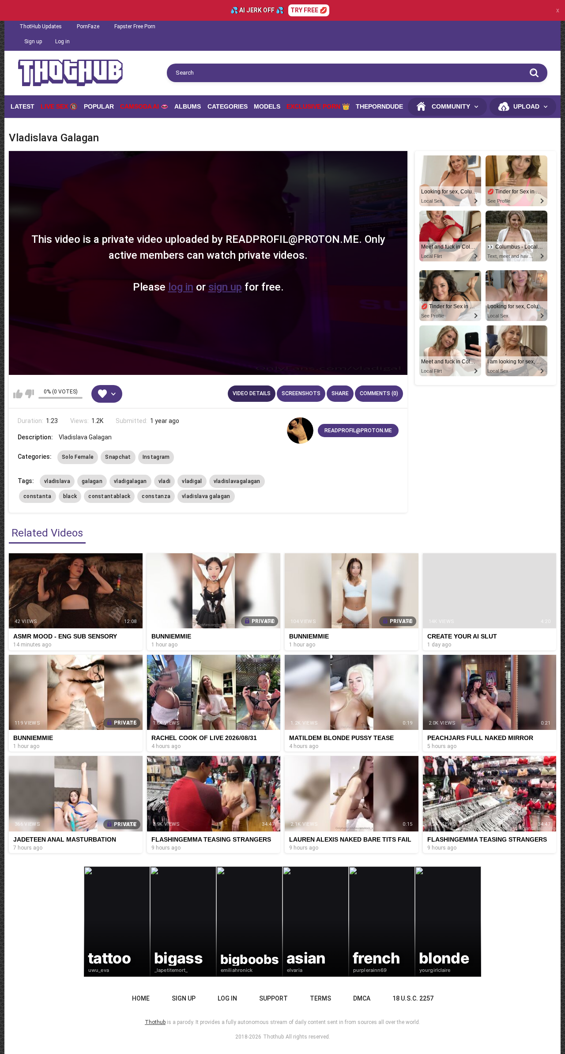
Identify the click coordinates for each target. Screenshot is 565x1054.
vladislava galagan (206, 496)
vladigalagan (130, 481)
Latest (22, 106)
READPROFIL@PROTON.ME (358, 430)
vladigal (192, 481)
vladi (164, 481)
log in (180, 287)
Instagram (156, 457)
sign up (225, 287)
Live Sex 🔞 (59, 106)
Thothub (273, 1037)
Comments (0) (379, 393)
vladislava (57, 481)
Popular (99, 106)
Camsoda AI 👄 (144, 106)
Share (340, 393)
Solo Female (78, 457)
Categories (227, 106)
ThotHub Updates (40, 26)
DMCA (361, 998)
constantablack (109, 496)
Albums (187, 106)
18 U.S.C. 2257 (412, 998)
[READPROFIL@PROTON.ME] (300, 430)
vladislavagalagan (237, 481)
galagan (92, 481)
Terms (320, 998)
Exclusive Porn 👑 (318, 106)
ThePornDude (379, 106)
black (70, 496)
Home (141, 998)
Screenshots (301, 393)
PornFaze (88, 26)
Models (267, 106)
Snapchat (118, 457)
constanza (156, 496)
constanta (37, 496)
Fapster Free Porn (134, 26)
